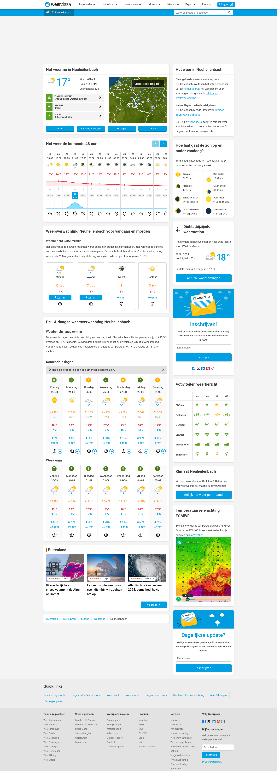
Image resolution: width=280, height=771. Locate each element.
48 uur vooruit (192, 88)
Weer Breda (49, 733)
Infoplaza (143, 720)
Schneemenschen (147, 746)
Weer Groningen (51, 742)
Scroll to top (274, 765)
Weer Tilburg (49, 755)
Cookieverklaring (178, 764)
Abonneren (175, 768)
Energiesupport (114, 724)
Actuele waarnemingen (203, 278)
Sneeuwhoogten (83, 733)
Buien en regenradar (54, 695)
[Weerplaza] (58, 4)
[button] (138, 100)
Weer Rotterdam (51, 751)
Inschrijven (203, 357)
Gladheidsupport (115, 746)
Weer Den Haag (51, 738)
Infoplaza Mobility (179, 733)
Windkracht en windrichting (188, 695)
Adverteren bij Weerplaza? (183, 746)
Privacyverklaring (179, 760)
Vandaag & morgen (91, 128)
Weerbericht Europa (85, 720)
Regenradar (86, 4)
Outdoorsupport (115, 738)
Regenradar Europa (157, 695)
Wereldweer (132, 4)
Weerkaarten (133, 695)
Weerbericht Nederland (86, 724)
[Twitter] (198, 368)
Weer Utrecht (49, 760)
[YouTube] (208, 368)
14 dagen (121, 128)
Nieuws (171, 4)
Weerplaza (175, 724)
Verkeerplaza (177, 729)
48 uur (60, 128)
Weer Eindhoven (51, 729)
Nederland (109, 4)
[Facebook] (193, 368)
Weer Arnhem (50, 724)
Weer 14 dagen (218, 695)
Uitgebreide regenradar (147, 84)
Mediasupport (114, 729)
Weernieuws (81, 742)
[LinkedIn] (203, 368)
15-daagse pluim (53, 701)
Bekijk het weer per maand (203, 495)
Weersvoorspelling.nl (180, 742)
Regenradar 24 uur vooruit (86, 695)
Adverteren (112, 733)
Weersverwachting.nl (181, 738)
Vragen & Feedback (180, 755)
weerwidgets (194, 122)
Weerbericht (113, 695)
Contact (111, 742)
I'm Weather (196, 535)
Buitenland (57, 550)
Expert (189, 4)
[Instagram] (212, 368)
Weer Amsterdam (52, 720)
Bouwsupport (114, 720)
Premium (207, 4)
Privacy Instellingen (212, 762)
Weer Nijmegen (50, 746)
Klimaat (153, 4)
